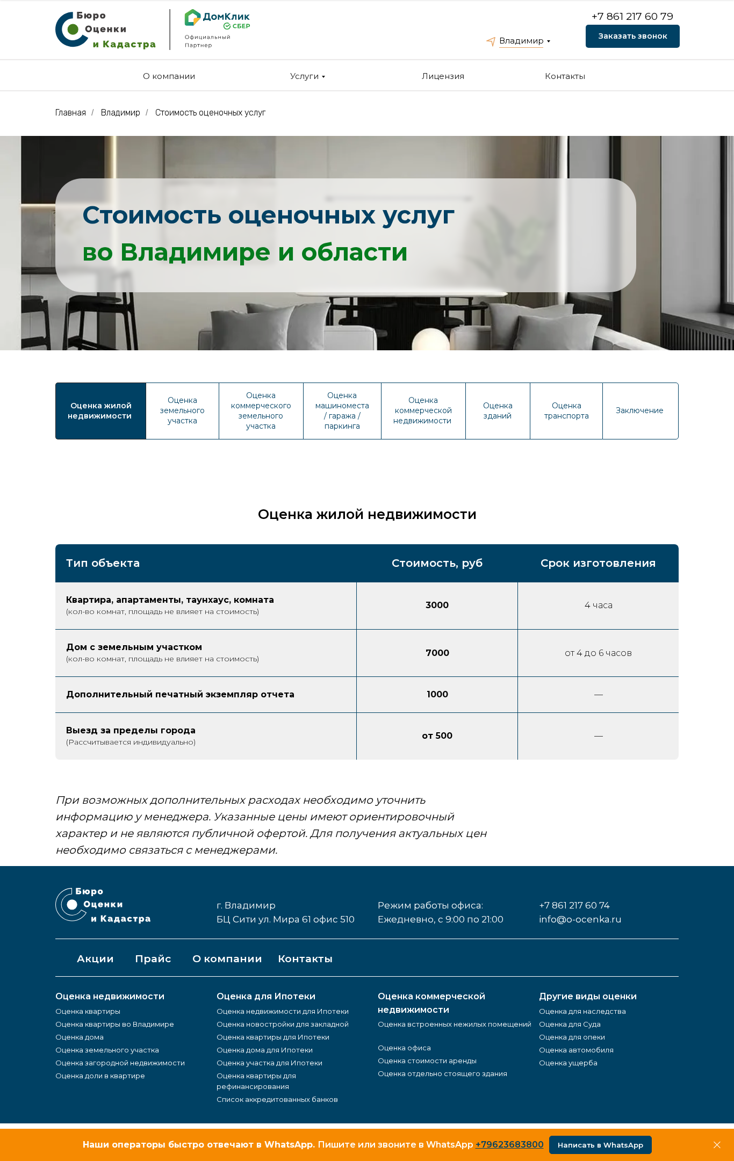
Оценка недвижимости (109, 996)
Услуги (304, 76)
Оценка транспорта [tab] (566, 411)
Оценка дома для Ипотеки (265, 1049)
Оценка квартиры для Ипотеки (273, 1037)
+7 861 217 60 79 (632, 16)
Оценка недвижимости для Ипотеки (283, 1011)
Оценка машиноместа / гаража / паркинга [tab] (342, 411)
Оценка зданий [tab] (498, 411)
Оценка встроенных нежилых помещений (454, 1024)
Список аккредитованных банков (277, 1099)
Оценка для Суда (570, 1024)
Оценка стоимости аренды (427, 1060)
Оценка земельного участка (107, 1049)
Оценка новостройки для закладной (283, 1024)
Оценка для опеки (572, 1037)
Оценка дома (79, 1037)
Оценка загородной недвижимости (120, 1062)
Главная (70, 112)
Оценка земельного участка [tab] (182, 410)
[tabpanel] (367, 480)
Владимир (521, 40)
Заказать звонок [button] (633, 36)
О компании (169, 76)
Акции (95, 959)
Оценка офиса (404, 1047)
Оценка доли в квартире (100, 1075)
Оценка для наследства (582, 1011)
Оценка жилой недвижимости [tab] (101, 411)
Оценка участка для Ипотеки (269, 1062)
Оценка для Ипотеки (266, 996)
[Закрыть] (717, 1145)
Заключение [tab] (641, 410)
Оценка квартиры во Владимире (114, 1024)
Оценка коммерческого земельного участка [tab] (261, 411)
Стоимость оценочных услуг (210, 112)
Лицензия (443, 76)
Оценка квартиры (87, 1011)
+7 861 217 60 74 (574, 905)
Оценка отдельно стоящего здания (442, 1073)
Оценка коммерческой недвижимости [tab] (423, 410)
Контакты (565, 76)
